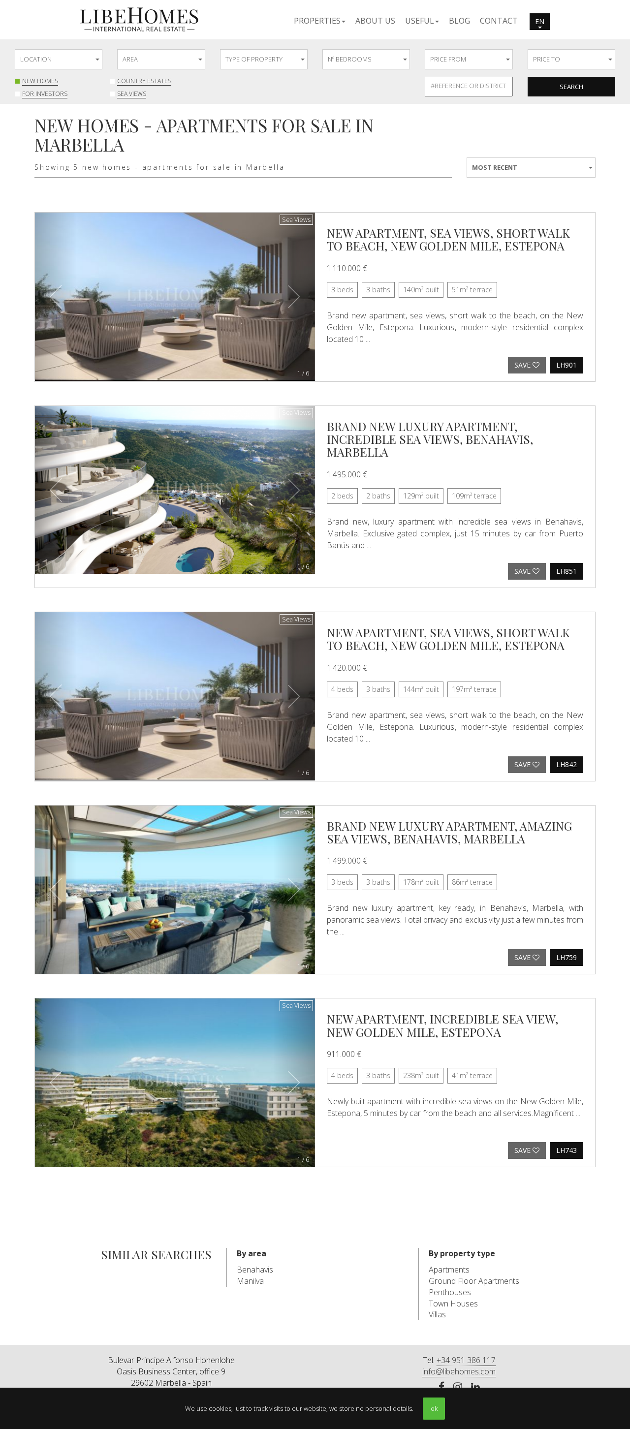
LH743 (566, 1150)
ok (434, 1408)
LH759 (566, 957)
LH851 (566, 571)
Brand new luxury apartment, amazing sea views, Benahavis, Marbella (449, 832)
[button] (319, 20)
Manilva (250, 1280)
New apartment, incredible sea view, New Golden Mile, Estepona (442, 1025)
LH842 (566, 764)
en (539, 21)
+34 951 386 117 (466, 1360)
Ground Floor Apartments (474, 1280)
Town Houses (453, 1303)
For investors (44, 94)
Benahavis (255, 1269)
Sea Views (131, 94)
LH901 (566, 365)
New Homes (40, 81)
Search (571, 86)
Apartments (449, 1269)
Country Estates (144, 81)
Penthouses (450, 1292)
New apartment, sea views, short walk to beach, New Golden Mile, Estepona (448, 239)
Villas (437, 1314)
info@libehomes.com (459, 1371)
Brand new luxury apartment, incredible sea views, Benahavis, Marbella (430, 439)
